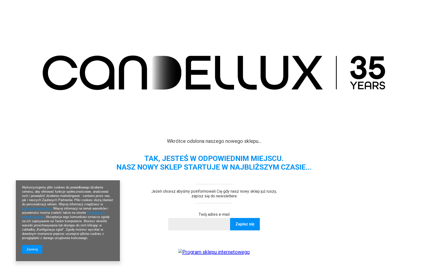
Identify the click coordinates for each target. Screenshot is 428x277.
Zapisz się (245, 224)
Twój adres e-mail (214, 214)
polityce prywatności (36, 208)
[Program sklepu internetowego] (214, 252)
